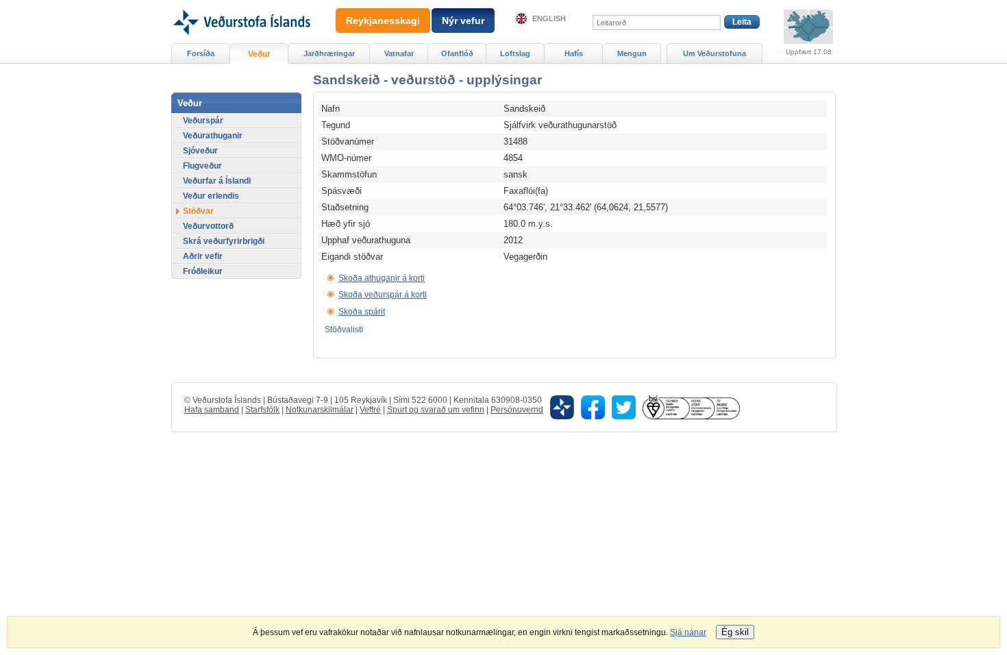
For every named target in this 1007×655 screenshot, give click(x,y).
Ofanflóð (457, 53)
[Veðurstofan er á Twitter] (624, 407)
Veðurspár (203, 120)
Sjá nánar (688, 632)
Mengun (632, 53)
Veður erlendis (211, 196)
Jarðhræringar (329, 53)
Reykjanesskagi (383, 20)
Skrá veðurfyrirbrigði (223, 241)
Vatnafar (399, 53)
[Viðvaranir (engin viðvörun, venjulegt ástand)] (808, 27)
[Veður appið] (562, 407)
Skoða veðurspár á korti (382, 294)
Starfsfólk (262, 410)
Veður (259, 54)
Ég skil (735, 632)
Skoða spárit (361, 312)
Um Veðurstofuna (714, 53)
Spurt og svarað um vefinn (435, 410)
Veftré (370, 410)
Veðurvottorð (208, 226)
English (549, 18)
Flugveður (202, 166)
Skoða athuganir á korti (381, 278)
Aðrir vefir (203, 256)
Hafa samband (211, 410)
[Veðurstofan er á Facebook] (593, 407)
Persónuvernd (516, 410)
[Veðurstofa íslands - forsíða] (240, 5)
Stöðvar (198, 211)
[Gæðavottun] (691, 407)
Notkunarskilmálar (319, 410)
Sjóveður (200, 151)
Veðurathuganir (213, 135)
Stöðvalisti (344, 329)
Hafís (573, 53)
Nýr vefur (463, 20)
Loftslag (515, 53)
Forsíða (200, 53)
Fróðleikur (203, 271)
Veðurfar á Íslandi (217, 181)
